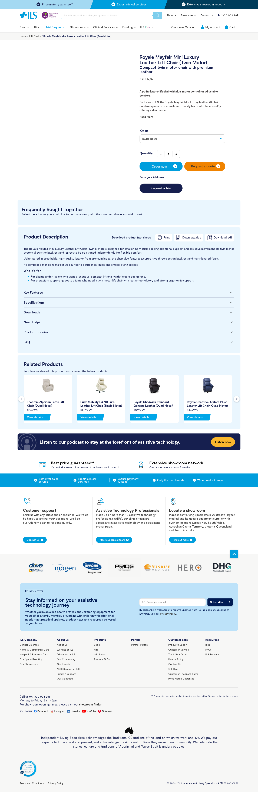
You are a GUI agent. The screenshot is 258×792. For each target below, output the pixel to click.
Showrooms (78, 27)
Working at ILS (65, 649)
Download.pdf (223, 237)
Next (237, 399)
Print (167, 237)
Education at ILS (66, 654)
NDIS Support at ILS (68, 668)
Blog (207, 644)
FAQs (208, 649)
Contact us (33, 539)
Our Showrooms (29, 663)
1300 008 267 (229, 15)
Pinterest (107, 711)
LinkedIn (75, 711)
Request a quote (203, 166)
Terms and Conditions (32, 783)
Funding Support (66, 673)
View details (35, 417)
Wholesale (99, 654)
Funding (127, 27)
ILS (145, 27)
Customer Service (178, 649)
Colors (144, 130)
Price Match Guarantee (181, 678)
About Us (62, 644)
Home (23, 36)
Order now (159, 166)
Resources (187, 15)
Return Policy (175, 659)
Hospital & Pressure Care (34, 654)
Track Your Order (177, 654)
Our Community (66, 659)
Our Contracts (65, 678)
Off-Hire (173, 668)
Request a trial (161, 188)
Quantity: (147, 153)
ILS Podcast (212, 654)
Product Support (177, 644)
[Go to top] (234, 554)
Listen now (223, 442)
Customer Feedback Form (183, 673)
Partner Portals (139, 644)
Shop (23, 27)
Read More (146, 116)
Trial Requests (55, 27)
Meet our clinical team (112, 539)
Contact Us (206, 15)
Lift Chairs (35, 36)
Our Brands (63, 663)
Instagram (59, 711)
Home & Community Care (34, 649)
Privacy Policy (168, 613)
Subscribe (216, 602)
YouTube (91, 711)
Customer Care (181, 27)
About (170, 15)
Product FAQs (102, 659)
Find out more (181, 539)
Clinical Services (104, 27)
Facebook (43, 711)
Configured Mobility (31, 659)
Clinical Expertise (29, 644)
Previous (21, 399)
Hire (36, 27)
